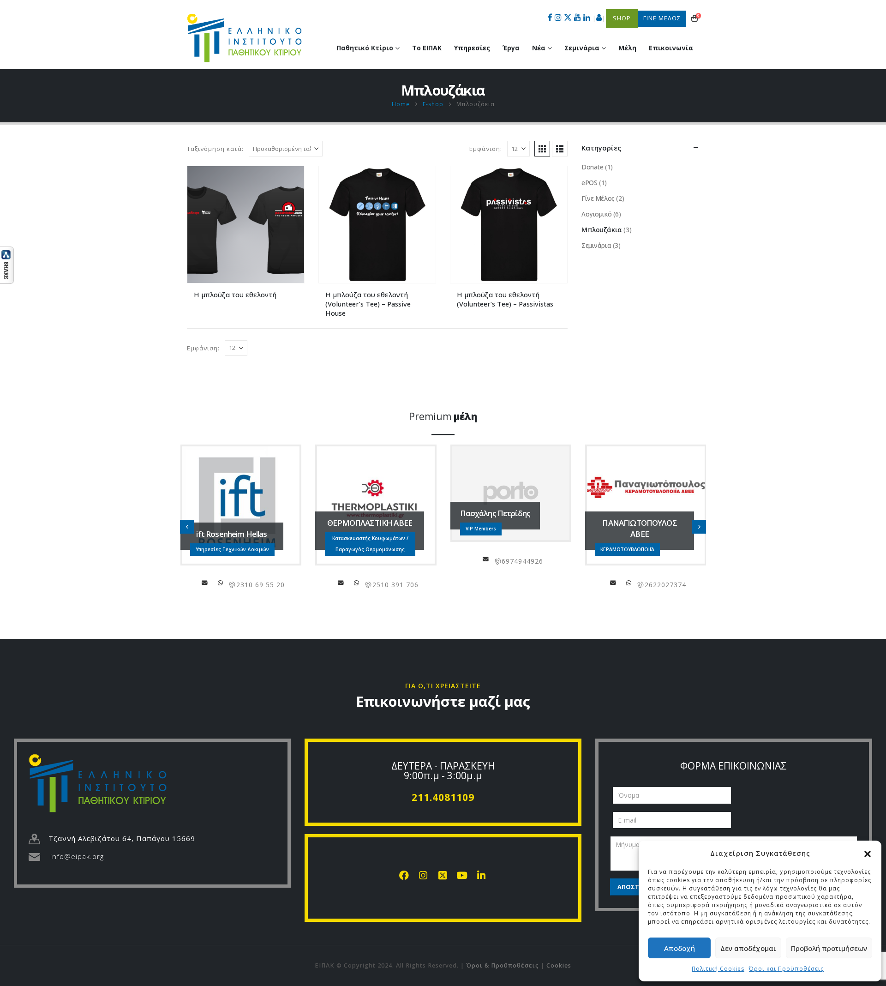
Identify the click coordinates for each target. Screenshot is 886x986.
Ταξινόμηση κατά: (215, 148)
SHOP (622, 18)
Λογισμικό (596, 214)
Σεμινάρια (596, 245)
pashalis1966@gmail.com (486, 559)
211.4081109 (443, 797)
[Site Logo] (244, 38)
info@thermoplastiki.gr (341, 582)
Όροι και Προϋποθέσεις (786, 969)
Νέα (538, 47)
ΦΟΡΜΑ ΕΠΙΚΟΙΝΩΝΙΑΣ (733, 765)
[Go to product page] (245, 224)
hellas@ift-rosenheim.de (205, 582)
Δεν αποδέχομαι (748, 948)
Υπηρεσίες (472, 47)
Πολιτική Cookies (718, 969)
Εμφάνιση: (485, 148)
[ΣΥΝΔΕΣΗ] (599, 18)
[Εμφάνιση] (7, 264)
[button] (867, 853)
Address (220, 582)
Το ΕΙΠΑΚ (427, 47)
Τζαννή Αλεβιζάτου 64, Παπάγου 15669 (121, 838)
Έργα (511, 47)
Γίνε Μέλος (598, 198)
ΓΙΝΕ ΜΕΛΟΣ (662, 18)
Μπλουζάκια (601, 229)
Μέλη (627, 47)
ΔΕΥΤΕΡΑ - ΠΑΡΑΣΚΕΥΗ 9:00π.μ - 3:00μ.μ (443, 770)
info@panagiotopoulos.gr (613, 582)
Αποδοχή (679, 948)
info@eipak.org (77, 856)
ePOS (589, 182)
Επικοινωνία (671, 47)
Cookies (558, 965)
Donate (592, 166)
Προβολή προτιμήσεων (829, 948)
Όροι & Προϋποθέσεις (502, 965)
